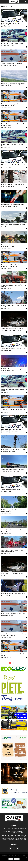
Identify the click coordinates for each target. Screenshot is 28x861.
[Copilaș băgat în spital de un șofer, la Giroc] (14, 136)
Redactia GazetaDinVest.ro (9, 853)
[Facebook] (10, 848)
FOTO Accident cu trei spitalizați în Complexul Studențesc (11, 369)
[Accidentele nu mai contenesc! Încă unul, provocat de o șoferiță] (14, 626)
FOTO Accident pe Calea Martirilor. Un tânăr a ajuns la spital (12, 185)
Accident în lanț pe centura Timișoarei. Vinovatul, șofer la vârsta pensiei (13, 470)
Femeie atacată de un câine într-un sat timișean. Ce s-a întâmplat (12, 265)
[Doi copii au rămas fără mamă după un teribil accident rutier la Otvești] (14, 237)
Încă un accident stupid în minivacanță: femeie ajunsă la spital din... (13, 430)
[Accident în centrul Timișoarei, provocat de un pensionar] (14, 341)
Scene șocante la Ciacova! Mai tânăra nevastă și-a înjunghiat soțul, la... (12, 205)
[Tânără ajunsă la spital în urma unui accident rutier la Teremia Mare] (14, 56)
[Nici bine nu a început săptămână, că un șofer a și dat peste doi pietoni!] (14, 156)
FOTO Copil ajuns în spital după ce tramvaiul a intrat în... (11, 510)
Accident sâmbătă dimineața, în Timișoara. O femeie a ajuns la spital (12, 24)
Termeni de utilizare (19, 853)
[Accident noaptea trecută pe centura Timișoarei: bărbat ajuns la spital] (14, 319)
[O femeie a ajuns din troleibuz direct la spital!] (14, 646)
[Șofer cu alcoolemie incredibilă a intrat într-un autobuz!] (14, 586)
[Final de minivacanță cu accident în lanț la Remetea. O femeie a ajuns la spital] (14, 606)
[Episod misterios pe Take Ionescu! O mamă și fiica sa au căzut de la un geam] (14, 35)
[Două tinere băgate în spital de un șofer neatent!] (14, 217)
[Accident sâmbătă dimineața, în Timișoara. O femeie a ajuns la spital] (14, 15)
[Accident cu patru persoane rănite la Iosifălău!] (14, 522)
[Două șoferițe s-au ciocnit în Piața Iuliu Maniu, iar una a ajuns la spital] (14, 116)
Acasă (2, 4)
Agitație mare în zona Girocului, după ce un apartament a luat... (13, 550)
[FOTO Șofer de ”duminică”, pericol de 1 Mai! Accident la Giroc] (14, 441)
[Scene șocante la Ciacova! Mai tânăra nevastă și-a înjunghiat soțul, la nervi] (14, 196)
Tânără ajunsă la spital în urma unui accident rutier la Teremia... (12, 64)
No (12, 858)
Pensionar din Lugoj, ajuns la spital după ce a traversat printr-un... (13, 104)
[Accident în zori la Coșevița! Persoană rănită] (14, 564)
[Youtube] (17, 848)
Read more (17, 858)
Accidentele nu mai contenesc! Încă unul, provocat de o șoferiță (13, 634)
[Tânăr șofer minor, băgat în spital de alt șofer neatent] (14, 401)
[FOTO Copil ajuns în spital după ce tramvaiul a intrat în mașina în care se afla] (14, 502)
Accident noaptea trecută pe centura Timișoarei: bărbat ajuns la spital (12, 329)
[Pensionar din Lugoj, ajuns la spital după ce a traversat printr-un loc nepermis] (14, 96)
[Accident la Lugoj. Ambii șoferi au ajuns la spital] (14, 381)
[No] (26, 857)
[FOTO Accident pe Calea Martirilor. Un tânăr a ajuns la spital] (14, 176)
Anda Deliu (3, 26)
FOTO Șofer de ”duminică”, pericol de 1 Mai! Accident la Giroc (13, 450)
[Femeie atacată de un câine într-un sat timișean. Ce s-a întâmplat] (14, 257)
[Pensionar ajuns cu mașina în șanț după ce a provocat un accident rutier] (14, 76)
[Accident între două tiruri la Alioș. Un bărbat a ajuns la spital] (14, 482)
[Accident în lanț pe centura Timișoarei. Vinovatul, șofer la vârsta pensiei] (14, 461)
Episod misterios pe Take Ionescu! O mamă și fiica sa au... (12, 44)
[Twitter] (14, 848)
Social (3, 21)
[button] (2, 2)
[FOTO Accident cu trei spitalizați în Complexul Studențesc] (14, 361)
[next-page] (18, 663)
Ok (9, 858)
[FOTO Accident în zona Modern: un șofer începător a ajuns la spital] (14, 297)
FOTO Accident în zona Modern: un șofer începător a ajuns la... (13, 306)
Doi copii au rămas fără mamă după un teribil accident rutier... (12, 245)
